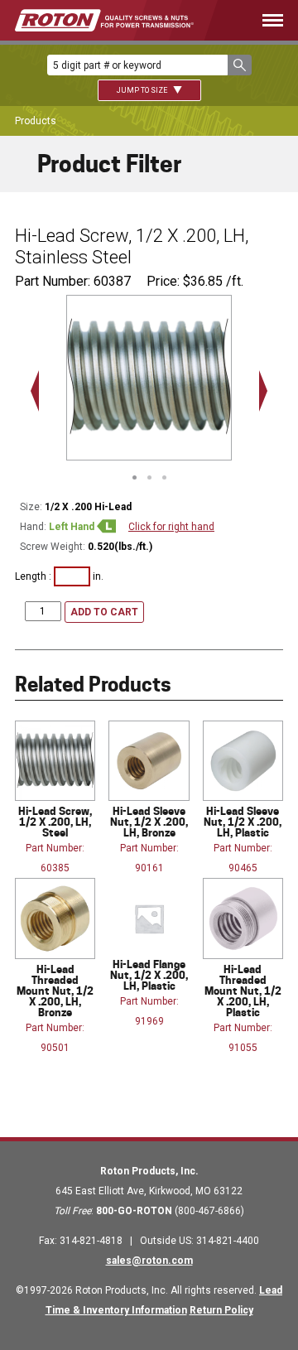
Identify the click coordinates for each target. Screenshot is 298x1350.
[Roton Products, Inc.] (104, 20)
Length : (34, 576)
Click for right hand (171, 527)
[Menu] (263, 20)
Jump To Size (143, 90)
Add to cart (104, 612)
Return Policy (221, 1310)
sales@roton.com (149, 1260)
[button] (240, 65)
